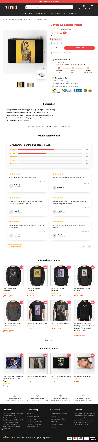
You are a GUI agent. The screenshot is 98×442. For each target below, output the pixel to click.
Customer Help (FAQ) (57, 424)
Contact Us (54, 421)
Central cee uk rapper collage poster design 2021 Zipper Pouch (13, 379)
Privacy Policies (31, 419)
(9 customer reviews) (65, 29)
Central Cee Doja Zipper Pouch (61, 376)
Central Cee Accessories (17, 19)
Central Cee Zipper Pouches (37, 19)
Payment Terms (55, 416)
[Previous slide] (6, 52)
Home (5, 19)
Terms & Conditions (33, 416)
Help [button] (94, 439)
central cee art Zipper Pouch (36, 376)
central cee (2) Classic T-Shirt (37, 323)
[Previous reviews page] (80, 246)
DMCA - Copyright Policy (34, 421)
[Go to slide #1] (20, 84)
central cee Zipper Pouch (82, 376)
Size (52, 36)
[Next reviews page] (89, 246)
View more (49, 340)
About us (30, 413)
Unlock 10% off (4, 433)
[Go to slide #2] (30, 84)
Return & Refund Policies (58, 419)
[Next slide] (44, 52)
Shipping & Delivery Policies (59, 413)
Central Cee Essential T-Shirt (60, 323)
